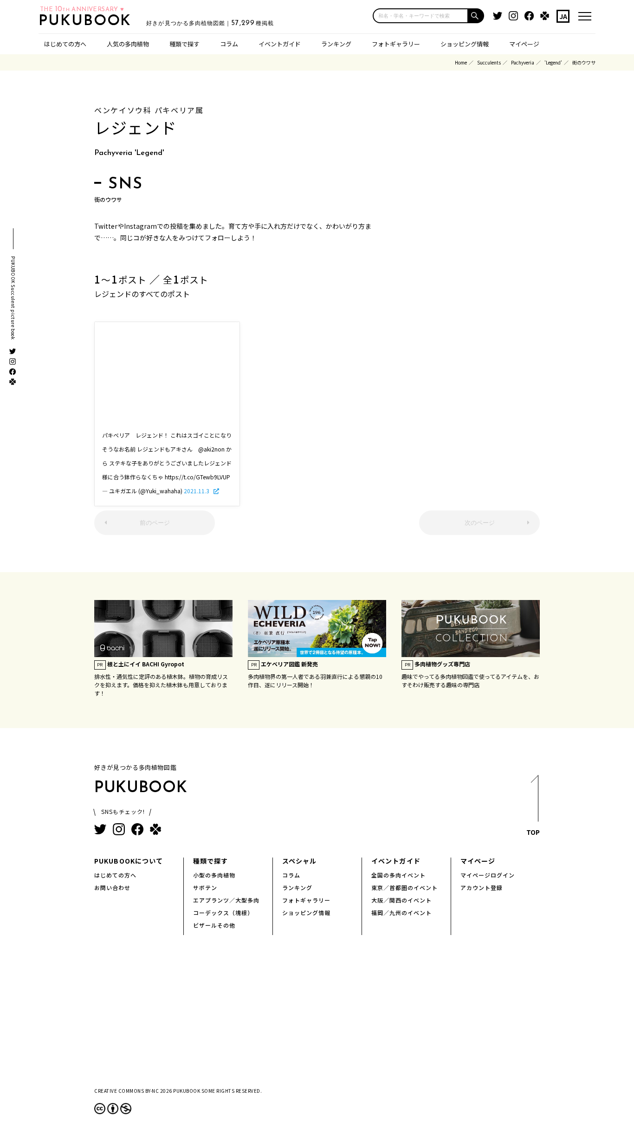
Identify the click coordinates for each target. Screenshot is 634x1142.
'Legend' (553, 62)
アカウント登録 (481, 887)
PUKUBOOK (88, 21)
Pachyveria (522, 62)
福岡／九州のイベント (401, 912)
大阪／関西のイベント (401, 900)
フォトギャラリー (396, 44)
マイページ (524, 44)
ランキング (336, 44)
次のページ (480, 522)
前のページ (155, 522)
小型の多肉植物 (214, 875)
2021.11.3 (197, 491)
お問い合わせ (112, 887)
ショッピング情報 (464, 44)
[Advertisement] (317, 380)
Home (461, 62)
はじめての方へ (65, 44)
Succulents (489, 62)
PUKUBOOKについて (128, 860)
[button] (476, 15)
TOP (533, 832)
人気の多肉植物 (128, 44)
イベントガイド (280, 44)
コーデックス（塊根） (223, 912)
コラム (229, 44)
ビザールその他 (214, 925)
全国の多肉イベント (398, 875)
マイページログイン (487, 875)
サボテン (205, 887)
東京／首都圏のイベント (404, 887)
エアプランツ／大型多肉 (226, 900)
